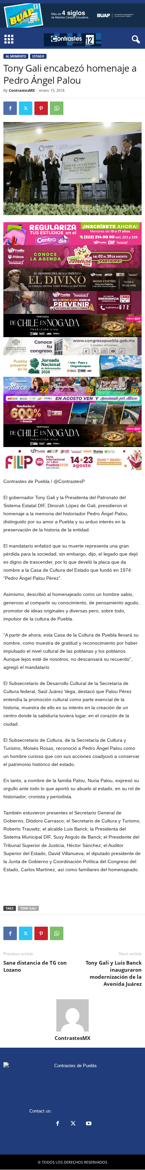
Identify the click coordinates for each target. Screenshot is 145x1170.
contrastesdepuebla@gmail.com (84, 1111)
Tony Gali (28, 908)
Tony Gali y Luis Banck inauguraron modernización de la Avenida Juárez (114, 973)
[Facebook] (10, 108)
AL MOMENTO (16, 56)
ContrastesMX (22, 90)
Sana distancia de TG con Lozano (35, 966)
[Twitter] (25, 108)
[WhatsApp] (56, 108)
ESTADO (38, 56)
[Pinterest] (41, 108)
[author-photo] (72, 1015)
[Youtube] (88, 1124)
